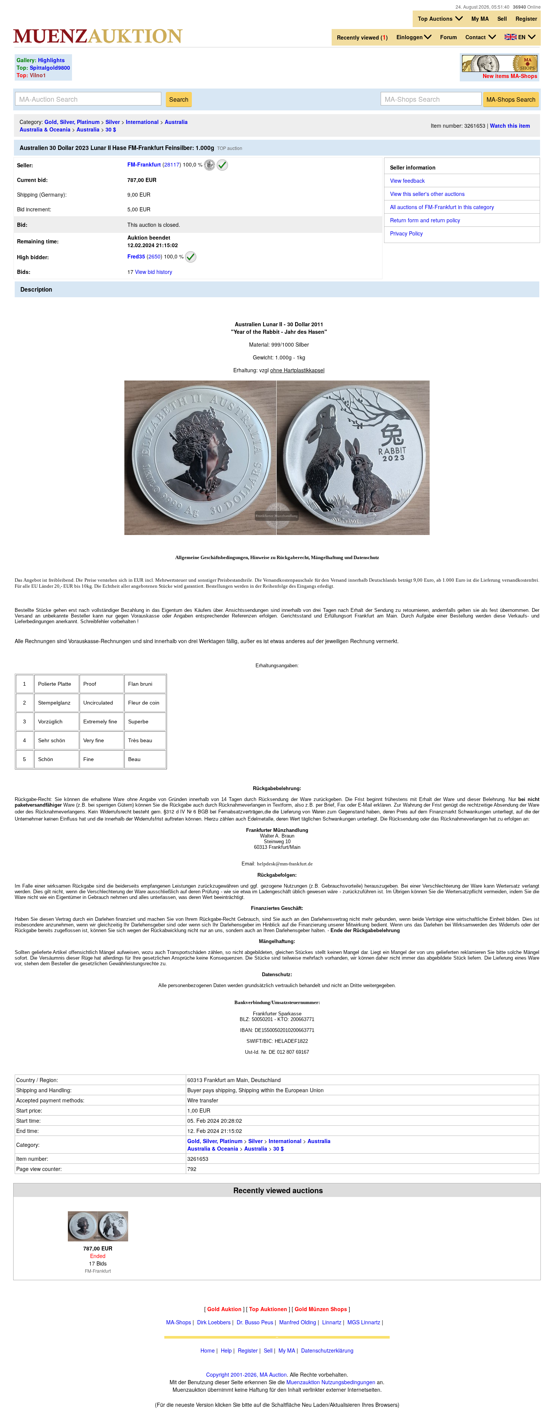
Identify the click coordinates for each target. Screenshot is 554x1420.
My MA (480, 18)
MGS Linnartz (363, 1322)
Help (226, 1350)
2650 (154, 256)
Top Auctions (436, 18)
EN (522, 37)
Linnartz (331, 1322)
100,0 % (191, 164)
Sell (502, 18)
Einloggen (409, 37)
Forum (448, 37)
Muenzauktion (303, 1382)
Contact (476, 37)
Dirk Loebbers (214, 1322)
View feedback (407, 180)
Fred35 (136, 256)
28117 (171, 164)
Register (526, 18)
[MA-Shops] (499, 69)
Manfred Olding (297, 1322)
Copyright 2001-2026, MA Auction (246, 1374)
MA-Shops (178, 1322)
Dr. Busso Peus (255, 1322)
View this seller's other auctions (427, 193)
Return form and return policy (425, 220)
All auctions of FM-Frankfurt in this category (442, 207)
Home (207, 1350)
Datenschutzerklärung (327, 1350)
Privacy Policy (406, 233)
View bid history (153, 271)
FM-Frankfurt (144, 164)
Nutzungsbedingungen (348, 1382)
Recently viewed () (362, 37)
